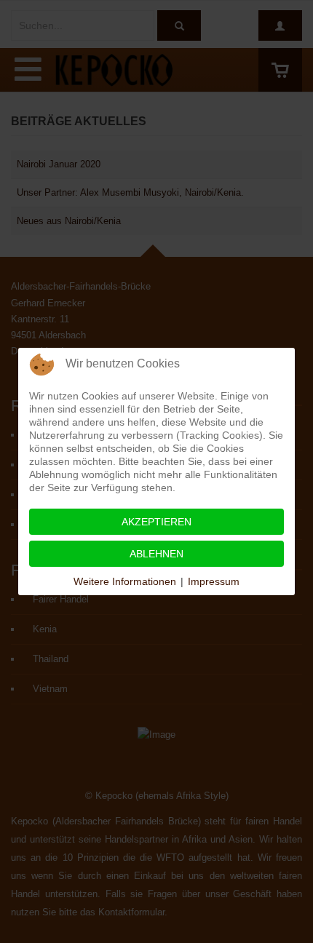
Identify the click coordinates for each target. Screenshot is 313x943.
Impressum (213, 581)
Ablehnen (156, 554)
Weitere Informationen (125, 581)
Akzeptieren (156, 522)
